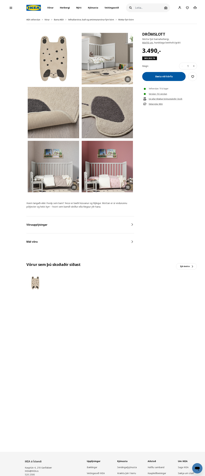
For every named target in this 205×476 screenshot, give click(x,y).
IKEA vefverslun (33, 19)
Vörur (47, 19)
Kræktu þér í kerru (126, 473)
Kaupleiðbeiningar (157, 473)
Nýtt (79, 7)
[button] (51, 8)
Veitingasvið (112, 7)
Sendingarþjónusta (127, 467)
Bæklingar (92, 467)
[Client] (179, 7)
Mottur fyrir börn (126, 19)
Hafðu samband (156, 467)
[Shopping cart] (195, 7)
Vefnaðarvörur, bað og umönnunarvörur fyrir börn (91, 19)
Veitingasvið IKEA (96, 473)
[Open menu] (11, 8)
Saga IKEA (183, 467)
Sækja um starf (186, 473)
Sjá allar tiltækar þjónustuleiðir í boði (165, 99)
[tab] (80, 224)
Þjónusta (93, 7)
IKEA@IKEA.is (32, 470)
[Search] (130, 8)
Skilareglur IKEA (156, 104)
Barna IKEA (59, 19)
